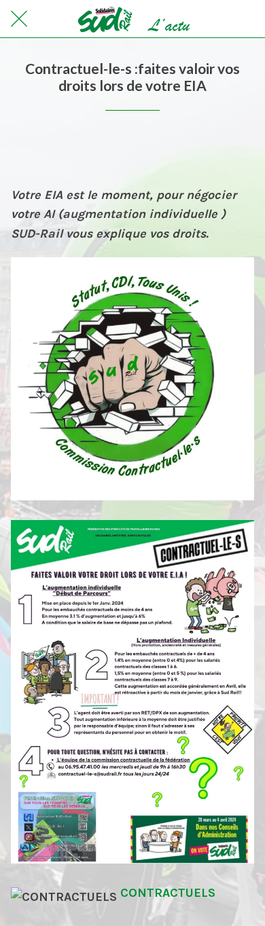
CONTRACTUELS (167, 892)
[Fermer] (19, 19)
